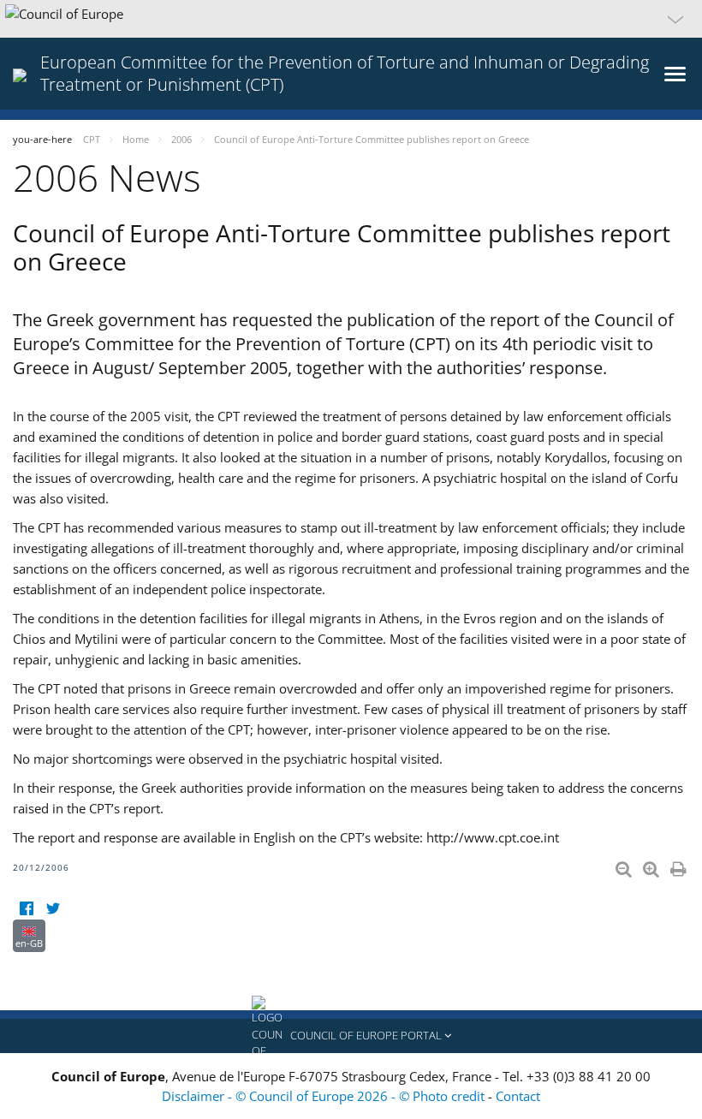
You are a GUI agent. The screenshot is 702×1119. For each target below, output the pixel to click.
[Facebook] (26, 909)
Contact (518, 1095)
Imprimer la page (679, 865)
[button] (351, 19)
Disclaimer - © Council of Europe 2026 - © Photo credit (325, 1095)
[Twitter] (52, 909)
